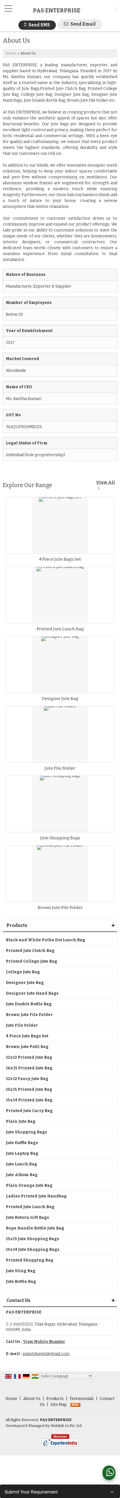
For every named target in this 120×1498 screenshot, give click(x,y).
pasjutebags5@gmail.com (46, 1353)
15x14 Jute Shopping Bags (32, 1249)
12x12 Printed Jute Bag (29, 1057)
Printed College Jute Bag (31, 961)
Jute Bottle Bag (21, 1281)
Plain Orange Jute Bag (29, 1185)
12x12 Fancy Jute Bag (27, 1078)
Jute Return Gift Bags (27, 1217)
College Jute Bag (23, 972)
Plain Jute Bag (20, 1121)
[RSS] (75, 1404)
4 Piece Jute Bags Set (60, 559)
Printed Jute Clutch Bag (30, 950)
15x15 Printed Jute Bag (29, 1089)
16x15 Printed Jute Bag (29, 1068)
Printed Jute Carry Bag (29, 1110)
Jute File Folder (60, 768)
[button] (44, 1341)
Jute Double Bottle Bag (29, 1004)
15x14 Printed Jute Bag (29, 1100)
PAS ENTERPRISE (56, 10)
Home (11, 53)
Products (16, 925)
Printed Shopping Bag (29, 1260)
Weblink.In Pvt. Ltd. (66, 1426)
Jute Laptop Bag (22, 1153)
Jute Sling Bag (20, 1271)
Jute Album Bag (22, 1174)
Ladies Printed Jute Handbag (36, 1196)
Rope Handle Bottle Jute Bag (35, 1228)
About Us (31, 1398)
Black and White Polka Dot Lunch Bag (45, 940)
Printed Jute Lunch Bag (60, 628)
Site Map (59, 1404)
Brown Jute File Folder (60, 907)
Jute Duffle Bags (22, 1142)
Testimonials (81, 1398)
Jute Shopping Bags (60, 837)
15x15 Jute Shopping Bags (32, 1238)
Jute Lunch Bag (21, 1164)
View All (105, 482)
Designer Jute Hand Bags (32, 993)
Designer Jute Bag (60, 698)
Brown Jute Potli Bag (27, 1046)
